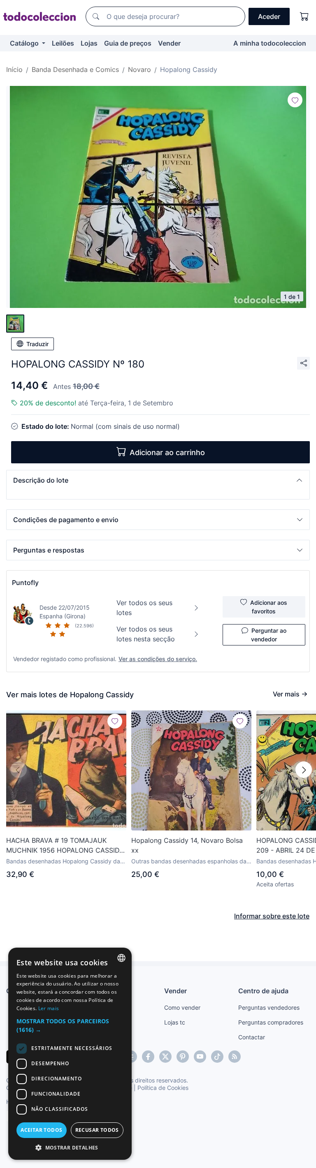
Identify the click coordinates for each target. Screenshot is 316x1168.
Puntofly (25, 582)
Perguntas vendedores (269, 1007)
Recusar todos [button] (97, 1129)
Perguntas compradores (270, 1022)
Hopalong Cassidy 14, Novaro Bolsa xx (187, 845)
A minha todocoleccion (269, 43)
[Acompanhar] (295, 100)
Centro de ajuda (263, 991)
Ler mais (48, 1008)
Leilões (63, 43)
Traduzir (37, 343)
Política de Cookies (162, 1087)
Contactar (251, 1037)
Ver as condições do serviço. (157, 658)
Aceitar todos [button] (41, 1129)
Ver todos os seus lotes (144, 608)
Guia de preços (127, 43)
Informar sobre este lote (271, 916)
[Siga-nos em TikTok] (217, 1056)
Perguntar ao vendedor (268, 635)
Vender (169, 43)
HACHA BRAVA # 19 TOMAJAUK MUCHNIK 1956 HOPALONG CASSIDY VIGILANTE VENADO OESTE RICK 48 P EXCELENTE (65, 845)
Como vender (182, 1007)
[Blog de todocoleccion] (234, 1056)
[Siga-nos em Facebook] (148, 1056)
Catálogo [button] (25, 43)
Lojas (89, 43)
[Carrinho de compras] (304, 16)
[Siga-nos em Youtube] (200, 1056)
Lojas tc (174, 1022)
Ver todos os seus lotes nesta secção (145, 634)
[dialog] (70, 1054)
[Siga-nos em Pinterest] (183, 1056)
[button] (158, 480)
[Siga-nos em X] (165, 1056)
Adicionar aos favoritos (268, 607)
